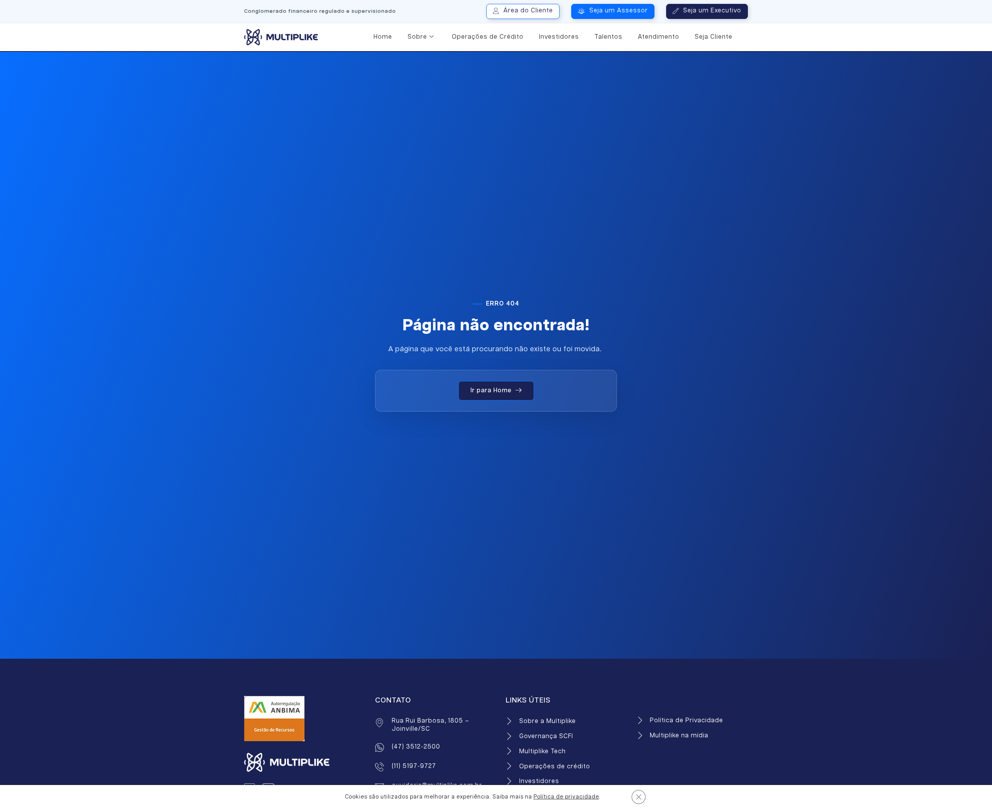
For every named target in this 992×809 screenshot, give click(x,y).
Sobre (417, 37)
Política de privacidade (566, 797)
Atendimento (658, 37)
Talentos (608, 37)
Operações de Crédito (488, 37)
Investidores (559, 37)
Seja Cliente (713, 37)
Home (383, 37)
